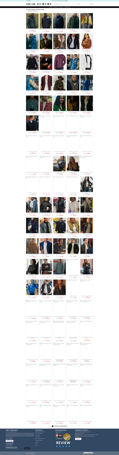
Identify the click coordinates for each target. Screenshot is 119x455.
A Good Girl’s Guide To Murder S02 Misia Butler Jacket (59, 317)
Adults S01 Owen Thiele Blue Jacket (73, 421)
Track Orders (30, 452)
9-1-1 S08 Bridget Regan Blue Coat (32, 234)
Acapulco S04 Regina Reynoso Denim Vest (32, 400)
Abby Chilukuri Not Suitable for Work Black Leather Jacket (73, 380)
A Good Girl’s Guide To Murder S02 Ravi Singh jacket (73, 317)
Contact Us (78, 438)
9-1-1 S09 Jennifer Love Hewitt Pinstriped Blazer (86, 276)
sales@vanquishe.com (80, 433)
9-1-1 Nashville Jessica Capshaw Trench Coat (46, 152)
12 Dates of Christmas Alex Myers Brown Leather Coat (59, 50)
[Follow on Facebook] (6, 445)
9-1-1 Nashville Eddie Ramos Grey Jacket (59, 131)
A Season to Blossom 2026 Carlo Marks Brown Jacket (73, 360)
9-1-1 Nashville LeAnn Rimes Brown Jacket (59, 151)
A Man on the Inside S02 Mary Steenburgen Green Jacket (73, 337)
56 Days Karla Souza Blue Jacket (32, 131)
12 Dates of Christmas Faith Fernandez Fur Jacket (86, 50)
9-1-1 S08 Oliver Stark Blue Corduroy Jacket (46, 255)
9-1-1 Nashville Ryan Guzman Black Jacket (86, 151)
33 (64, 426)
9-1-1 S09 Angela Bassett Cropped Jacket (32, 275)
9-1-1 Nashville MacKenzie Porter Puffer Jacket (73, 152)
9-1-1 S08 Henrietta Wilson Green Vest (73, 234)
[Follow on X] (9, 445)
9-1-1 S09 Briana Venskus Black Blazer (46, 275)
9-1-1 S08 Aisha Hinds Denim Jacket (32, 213)
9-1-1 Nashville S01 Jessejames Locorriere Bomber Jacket (59, 172)
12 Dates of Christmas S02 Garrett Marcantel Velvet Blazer (46, 71)
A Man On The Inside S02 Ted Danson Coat (87, 337)
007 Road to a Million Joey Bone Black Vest (59, 29)
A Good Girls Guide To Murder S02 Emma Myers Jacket (46, 337)
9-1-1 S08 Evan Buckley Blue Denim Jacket (46, 234)
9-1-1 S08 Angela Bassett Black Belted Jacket (46, 214)
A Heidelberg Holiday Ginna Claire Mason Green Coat (59, 337)
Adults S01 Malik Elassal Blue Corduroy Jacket (32, 422)
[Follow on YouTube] (11, 445)
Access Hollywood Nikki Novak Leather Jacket (46, 401)
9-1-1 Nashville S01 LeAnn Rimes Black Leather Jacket (73, 172)
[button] (91, 4)
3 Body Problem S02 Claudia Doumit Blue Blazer (86, 92)
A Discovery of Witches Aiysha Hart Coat (32, 316)
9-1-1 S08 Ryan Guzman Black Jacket (73, 254)
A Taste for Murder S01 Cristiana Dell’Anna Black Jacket (86, 360)
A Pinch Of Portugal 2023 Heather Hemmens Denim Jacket (59, 360)
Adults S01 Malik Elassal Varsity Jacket (46, 421)
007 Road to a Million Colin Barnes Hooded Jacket (32, 30)
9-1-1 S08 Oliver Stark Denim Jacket (59, 254)
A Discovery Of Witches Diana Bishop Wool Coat (46, 317)
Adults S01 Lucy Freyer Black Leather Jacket (87, 401)
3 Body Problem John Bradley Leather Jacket (73, 92)
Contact (34, 452)
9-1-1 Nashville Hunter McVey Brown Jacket (32, 152)
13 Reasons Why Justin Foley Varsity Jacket (73, 70)
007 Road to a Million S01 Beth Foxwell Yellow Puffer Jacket (86, 30)
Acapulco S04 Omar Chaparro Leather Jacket (86, 380)
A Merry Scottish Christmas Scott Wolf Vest (46, 360)
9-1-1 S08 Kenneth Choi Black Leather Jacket (87, 234)
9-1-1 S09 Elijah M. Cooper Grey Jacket (59, 275)
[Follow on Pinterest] (10, 445)
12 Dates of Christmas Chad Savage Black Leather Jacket (73, 50)
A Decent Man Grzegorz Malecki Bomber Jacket (86, 296)
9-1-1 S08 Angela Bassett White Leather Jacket (73, 214)
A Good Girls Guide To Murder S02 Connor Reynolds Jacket (86, 317)
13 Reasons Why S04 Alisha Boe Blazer (46, 91)
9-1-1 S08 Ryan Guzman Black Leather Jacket (86, 255)
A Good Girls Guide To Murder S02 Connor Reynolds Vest (32, 337)
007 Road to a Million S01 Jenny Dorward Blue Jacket (32, 50)
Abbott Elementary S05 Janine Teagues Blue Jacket (59, 380)
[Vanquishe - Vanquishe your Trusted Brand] (30, 4)
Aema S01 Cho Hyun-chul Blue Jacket (87, 421)
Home (27, 452)
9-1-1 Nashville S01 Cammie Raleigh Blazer (32, 172)
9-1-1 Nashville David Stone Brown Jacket (46, 131)
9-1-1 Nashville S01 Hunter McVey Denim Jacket (46, 172)
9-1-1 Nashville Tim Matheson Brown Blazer (32, 193)
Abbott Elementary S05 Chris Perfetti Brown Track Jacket (46, 380)
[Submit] (79, 4)
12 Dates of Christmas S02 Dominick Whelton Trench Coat (32, 71)
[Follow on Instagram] (7, 445)
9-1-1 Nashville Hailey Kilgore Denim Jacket (86, 131)
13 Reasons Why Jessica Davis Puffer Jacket (59, 71)
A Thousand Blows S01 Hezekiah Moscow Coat (32, 380)
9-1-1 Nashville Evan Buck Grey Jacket (73, 131)
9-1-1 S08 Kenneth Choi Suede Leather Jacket (32, 255)
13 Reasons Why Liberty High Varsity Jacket (32, 92)
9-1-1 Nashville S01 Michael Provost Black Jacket (86, 172)
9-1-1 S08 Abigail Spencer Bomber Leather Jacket (86, 193)
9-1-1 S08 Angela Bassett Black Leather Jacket (59, 214)
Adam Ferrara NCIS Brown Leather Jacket (59, 400)
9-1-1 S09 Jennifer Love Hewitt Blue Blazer (73, 275)
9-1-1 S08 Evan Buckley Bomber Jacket (59, 234)
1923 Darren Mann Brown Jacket (59, 91)
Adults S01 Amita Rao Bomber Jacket (73, 400)
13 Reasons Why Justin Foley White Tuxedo (86, 71)
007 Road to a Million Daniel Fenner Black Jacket (46, 30)
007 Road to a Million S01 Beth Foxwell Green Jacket (73, 30)
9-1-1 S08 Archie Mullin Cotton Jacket (87, 213)
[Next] (66, 426)
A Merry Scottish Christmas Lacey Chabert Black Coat (32, 360)
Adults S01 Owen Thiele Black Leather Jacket (59, 422)
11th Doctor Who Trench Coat (46, 50)
